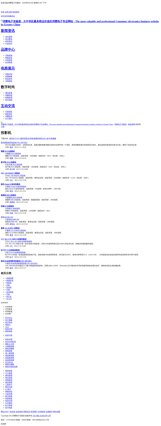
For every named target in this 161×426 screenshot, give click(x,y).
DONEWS (9, 362)
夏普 (22, 138)
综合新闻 (8, 37)
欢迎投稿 (19, 412)
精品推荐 (131, 124)
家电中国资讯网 (11, 367)
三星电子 (8, 384)
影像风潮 (8, 97)
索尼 (11, 138)
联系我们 (34, 412)
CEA (7, 327)
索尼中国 (8, 387)
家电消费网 (9, 348)
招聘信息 (26, 412)
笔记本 (9, 297)
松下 (15, 138)
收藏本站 (11, 16)
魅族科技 (8, 391)
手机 (8, 294)
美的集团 (8, 398)
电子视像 (8, 320)
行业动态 (8, 43)
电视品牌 (9, 278)
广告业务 (11, 412)
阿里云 (8, 325)
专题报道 (8, 81)
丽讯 (41, 138)
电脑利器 (8, 95)
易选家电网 (9, 355)
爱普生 (26, 138)
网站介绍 (4, 412)
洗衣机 (9, 287)
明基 (31, 138)
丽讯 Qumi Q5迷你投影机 (10, 184)
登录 (2, 12)
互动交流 (8, 106)
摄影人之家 (9, 344)
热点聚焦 (8, 39)
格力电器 (8, 396)
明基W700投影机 (7, 206)
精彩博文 (8, 114)
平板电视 (8, 55)
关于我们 (8, 118)
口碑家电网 (9, 346)
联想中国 (8, 401)
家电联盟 (8, 351)
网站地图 (56, 412)
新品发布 (8, 79)
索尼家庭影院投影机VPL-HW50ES (14, 143)
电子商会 (8, 322)
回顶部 (3, 424)
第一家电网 (9, 353)
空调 (8, 290)
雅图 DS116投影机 (8, 151)
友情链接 (41, 412)
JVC (18, 138)
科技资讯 (8, 41)
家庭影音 (8, 58)
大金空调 (8, 394)
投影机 (9, 283)
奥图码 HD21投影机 (8, 195)
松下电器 (8, 405)
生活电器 (8, 62)
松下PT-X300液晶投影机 (10, 250)
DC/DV (9, 299)
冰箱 (8, 285)
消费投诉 (8, 116)
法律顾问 (49, 412)
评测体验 (8, 76)
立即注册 (8, 12)
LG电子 (8, 389)
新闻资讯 (8, 31)
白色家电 (8, 60)
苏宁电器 (8, 408)
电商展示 (8, 68)
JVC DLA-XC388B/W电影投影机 (14, 239)
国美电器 (8, 331)
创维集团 (8, 380)
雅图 (54, 138)
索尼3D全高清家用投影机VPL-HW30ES (16, 261)
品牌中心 (8, 49)
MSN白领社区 (10, 342)
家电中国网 (9, 364)
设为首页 (4, 16)
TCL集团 (8, 373)
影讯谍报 (8, 100)
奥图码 (36, 138)
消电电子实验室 (120, 124)
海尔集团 (8, 378)
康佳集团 (8, 375)
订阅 (2, 127)
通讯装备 (8, 93)
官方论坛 (8, 318)
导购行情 (8, 74)
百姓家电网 (9, 358)
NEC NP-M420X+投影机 (10, 173)
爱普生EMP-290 (7, 217)
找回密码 (15, 12)
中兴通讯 (8, 403)
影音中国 (8, 329)
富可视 (49, 138)
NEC (45, 138)
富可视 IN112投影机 (8, 162)
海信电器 (8, 382)
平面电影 (8, 112)
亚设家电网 (9, 360)
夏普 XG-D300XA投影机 (10, 228)
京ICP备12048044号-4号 (42, 416)
